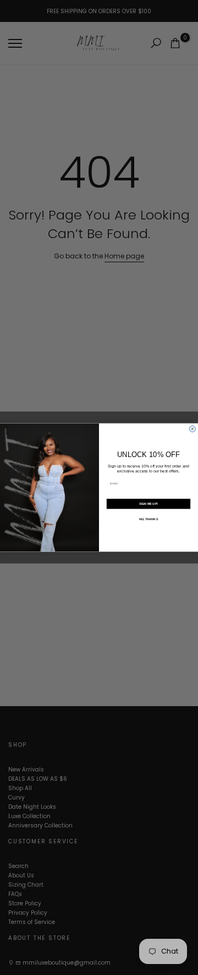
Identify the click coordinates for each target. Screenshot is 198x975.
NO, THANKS (148, 519)
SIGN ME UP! (148, 503)
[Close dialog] (192, 429)
